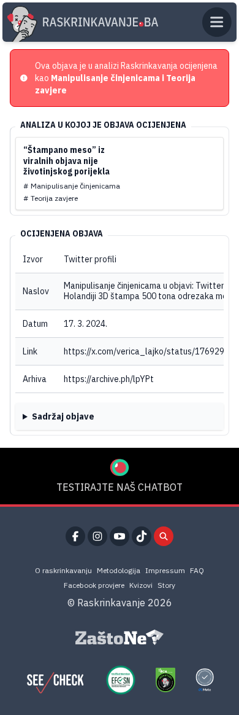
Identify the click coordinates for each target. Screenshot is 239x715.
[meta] (204, 680)
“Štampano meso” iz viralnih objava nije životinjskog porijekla (66, 160)
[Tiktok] (141, 536)
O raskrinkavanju (63, 570)
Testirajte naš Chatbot (119, 487)
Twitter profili (90, 259)
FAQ (197, 570)
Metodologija (118, 570)
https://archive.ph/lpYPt (109, 379)
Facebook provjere (94, 585)
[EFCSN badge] (120, 680)
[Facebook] (75, 536)
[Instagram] (97, 536)
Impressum (165, 570)
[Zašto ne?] (119, 638)
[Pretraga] (163, 536)
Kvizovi (141, 585)
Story (166, 585)
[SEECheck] (55, 680)
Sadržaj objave (63, 416)
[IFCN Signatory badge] (165, 680)
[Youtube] (119, 536)
